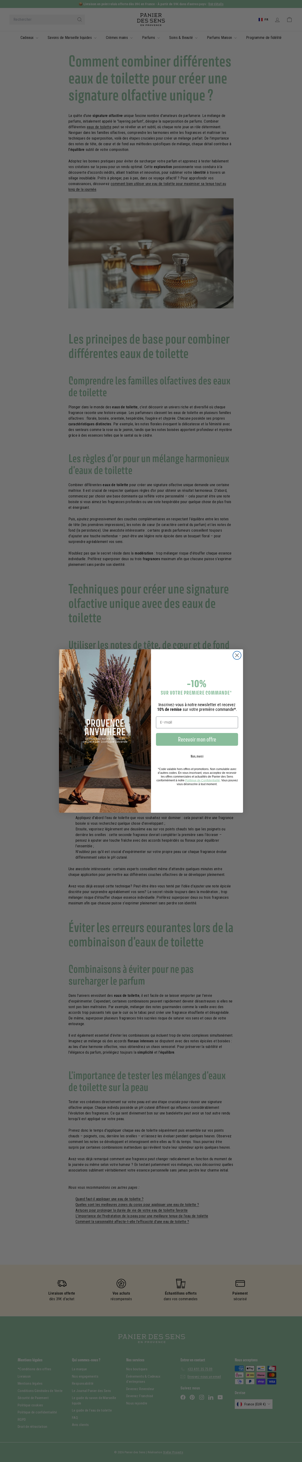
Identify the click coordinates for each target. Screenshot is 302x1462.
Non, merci (197, 756)
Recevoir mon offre (197, 739)
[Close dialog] (237, 655)
